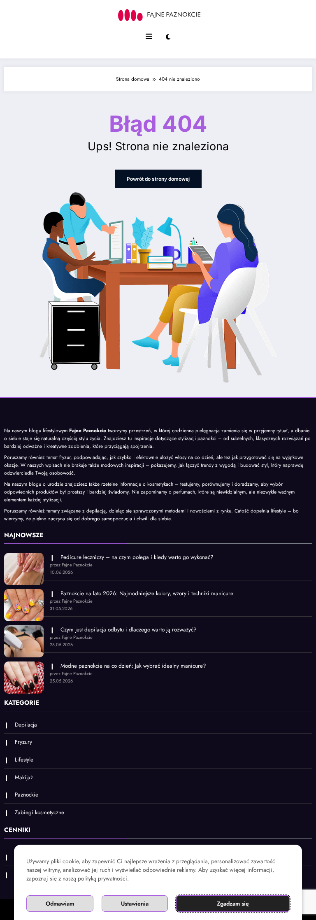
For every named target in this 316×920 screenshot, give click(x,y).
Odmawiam (60, 903)
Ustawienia (135, 903)
